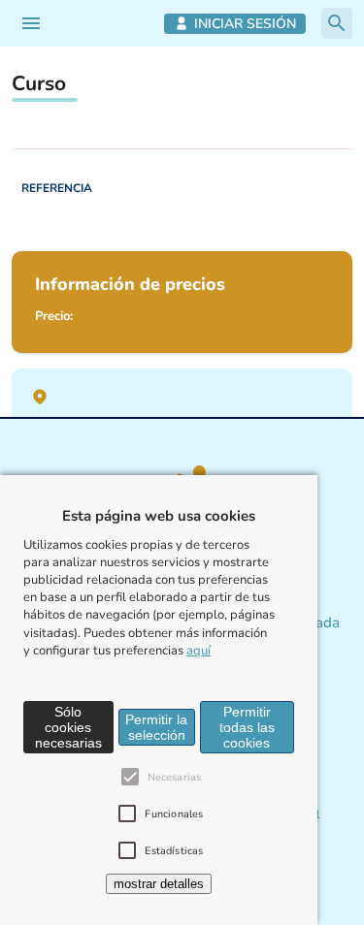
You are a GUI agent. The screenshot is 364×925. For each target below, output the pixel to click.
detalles (159, 884)
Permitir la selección (156, 727)
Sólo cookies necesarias (68, 727)
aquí (198, 650)
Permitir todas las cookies (247, 727)
